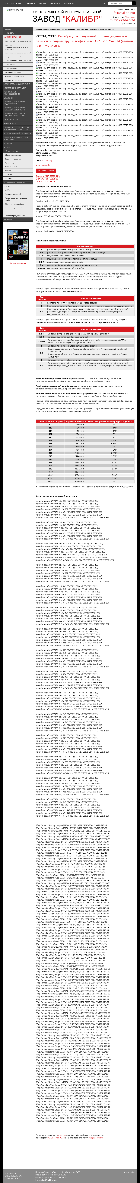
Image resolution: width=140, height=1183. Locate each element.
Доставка (55, 3)
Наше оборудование (13, 159)
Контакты (69, 3)
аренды (62, 1135)
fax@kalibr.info (96, 1137)
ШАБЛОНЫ (8, 98)
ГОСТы (42, 3)
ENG (103, 3)
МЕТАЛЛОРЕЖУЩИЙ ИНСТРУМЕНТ (18, 133)
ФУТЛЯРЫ (8, 143)
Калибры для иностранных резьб (18, 61)
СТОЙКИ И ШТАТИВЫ (12, 120)
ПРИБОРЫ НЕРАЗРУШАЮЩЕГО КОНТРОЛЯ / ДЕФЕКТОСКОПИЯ (16, 128)
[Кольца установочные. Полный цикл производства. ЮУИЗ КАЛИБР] (4, 225)
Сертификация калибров (15, 208)
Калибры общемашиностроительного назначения (16, 47)
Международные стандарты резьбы (16, 199)
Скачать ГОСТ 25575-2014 (48, 176)
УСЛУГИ (7, 147)
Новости (8, 171)
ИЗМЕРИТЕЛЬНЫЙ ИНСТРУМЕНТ (17, 84)
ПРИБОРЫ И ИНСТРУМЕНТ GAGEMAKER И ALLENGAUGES (16, 115)
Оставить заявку (46, 170)
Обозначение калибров (14, 204)
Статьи (7, 186)
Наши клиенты (11, 167)
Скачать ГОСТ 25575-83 (47, 178)
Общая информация (13, 155)
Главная (7, 29)
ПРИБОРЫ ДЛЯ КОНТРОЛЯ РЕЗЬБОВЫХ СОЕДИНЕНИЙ (14, 109)
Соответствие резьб (13, 194)
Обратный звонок (127, 23)
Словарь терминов (12, 212)
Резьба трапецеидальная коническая (98, 29)
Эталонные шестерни (13, 80)
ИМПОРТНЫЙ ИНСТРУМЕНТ (15, 88)
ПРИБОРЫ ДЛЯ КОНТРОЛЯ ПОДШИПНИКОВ (14, 103)
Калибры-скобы (11, 68)
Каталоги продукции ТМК (15, 216)
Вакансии (8, 174)
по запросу (47, 160)
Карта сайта (129, 1172)
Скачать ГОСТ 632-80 (46, 181)
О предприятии (13, 3)
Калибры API (9, 65)
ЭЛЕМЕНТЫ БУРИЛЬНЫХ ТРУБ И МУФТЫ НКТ (16, 138)
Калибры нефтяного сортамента (18, 41)
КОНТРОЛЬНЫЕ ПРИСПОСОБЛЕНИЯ (12, 93)
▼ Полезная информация (14, 182)
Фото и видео (10, 163)
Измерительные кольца (14, 76)
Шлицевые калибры (13, 72)
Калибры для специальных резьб (18, 53)
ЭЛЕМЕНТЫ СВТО (11, 124)
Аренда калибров (44, 165)
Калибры (47, 29)
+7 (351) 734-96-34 (121, 20)
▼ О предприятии (11, 151)
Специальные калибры (14, 57)
